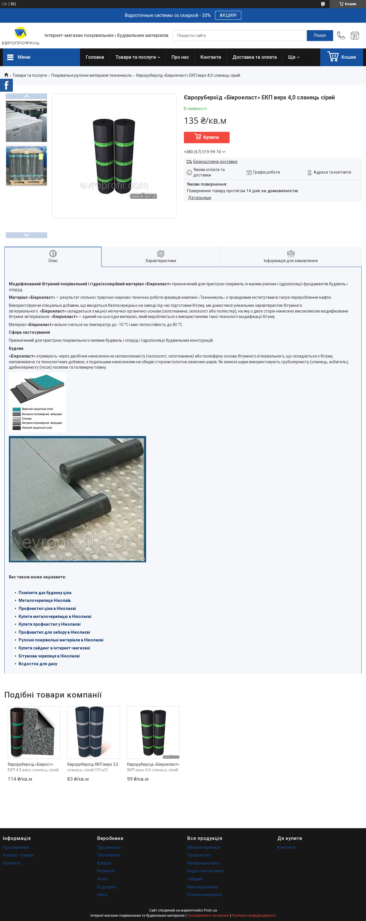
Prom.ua (210, 910)
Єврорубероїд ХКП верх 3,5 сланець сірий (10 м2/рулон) (92, 770)
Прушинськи (108, 847)
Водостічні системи (205, 871)
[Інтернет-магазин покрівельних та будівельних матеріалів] (20, 36)
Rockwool (106, 871)
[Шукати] (320, 35)
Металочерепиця (203, 847)
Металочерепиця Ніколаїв (45, 600)
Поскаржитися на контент (208, 916)
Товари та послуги (136, 57)
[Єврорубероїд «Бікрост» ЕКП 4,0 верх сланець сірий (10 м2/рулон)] (34, 732)
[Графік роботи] (355, 35)
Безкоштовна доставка (215, 161)
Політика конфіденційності (254, 916)
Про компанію (16, 847)
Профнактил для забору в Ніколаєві (54, 632)
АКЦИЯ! (228, 15)
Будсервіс (106, 887)
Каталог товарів (18, 855)
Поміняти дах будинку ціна (45, 592)
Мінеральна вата (203, 863)
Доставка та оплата (254, 57)
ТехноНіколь (109, 855)
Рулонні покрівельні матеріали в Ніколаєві (61, 640)
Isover (102, 879)
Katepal (104, 863)
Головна (95, 57)
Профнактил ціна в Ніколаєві (47, 608)
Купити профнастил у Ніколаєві (50, 624)
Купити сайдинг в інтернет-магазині (54, 648)
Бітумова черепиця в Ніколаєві (49, 656)
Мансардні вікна (202, 887)
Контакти (210, 57)
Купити (211, 137)
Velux (102, 894)
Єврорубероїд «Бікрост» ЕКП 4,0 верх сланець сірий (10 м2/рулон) (33, 770)
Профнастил (199, 855)
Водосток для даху (38, 663)
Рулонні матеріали (204, 894)
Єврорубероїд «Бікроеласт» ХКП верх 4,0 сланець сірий (153, 767)
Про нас (180, 57)
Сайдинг (195, 879)
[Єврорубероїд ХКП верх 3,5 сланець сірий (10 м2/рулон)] (93, 732)
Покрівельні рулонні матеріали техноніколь (91, 75)
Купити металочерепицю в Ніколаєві (55, 616)
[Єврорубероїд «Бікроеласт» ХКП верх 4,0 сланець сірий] (153, 732)
